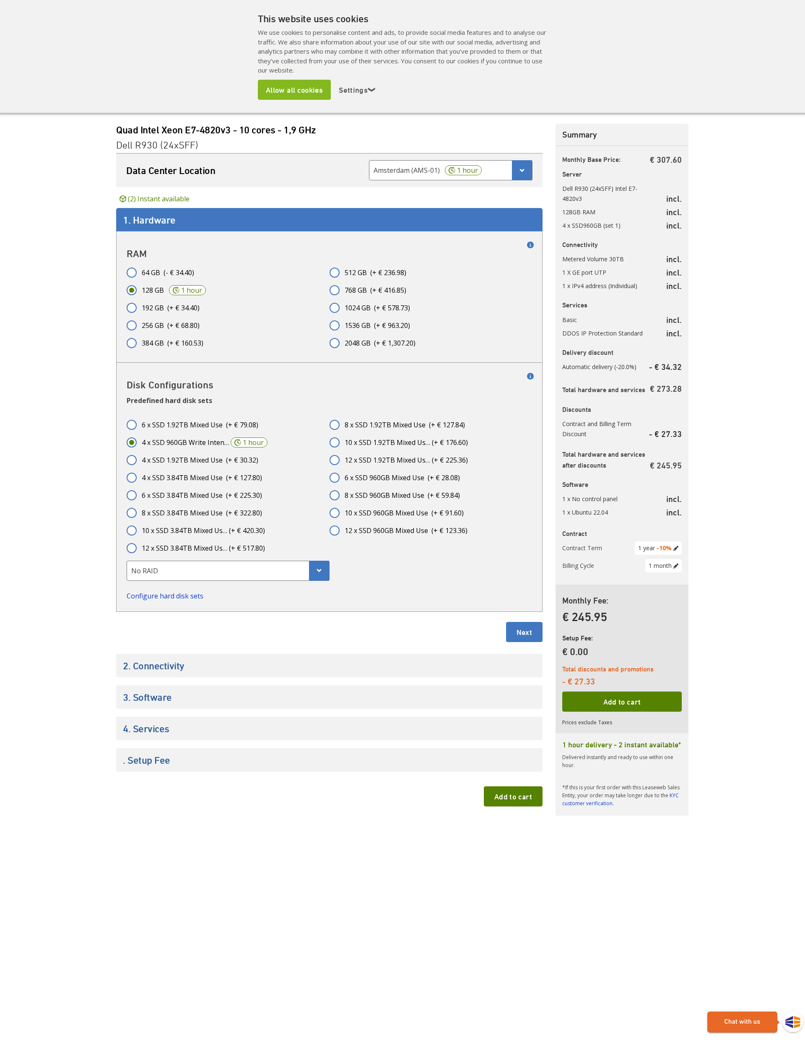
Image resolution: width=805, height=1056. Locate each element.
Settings (357, 90)
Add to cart (513, 796)
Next (524, 632)
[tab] (329, 219)
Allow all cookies (294, 90)
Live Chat (755, 1022)
